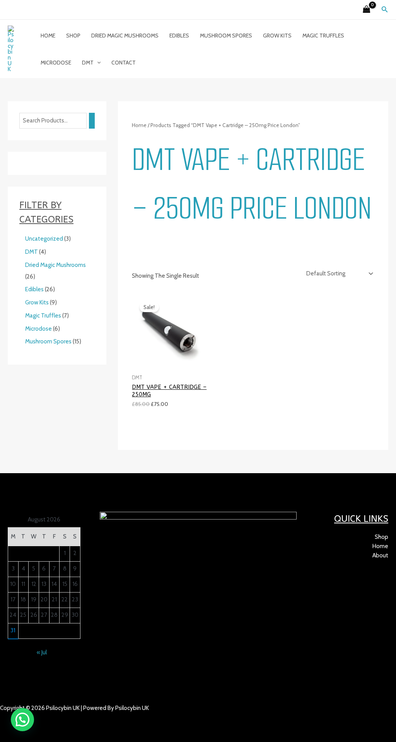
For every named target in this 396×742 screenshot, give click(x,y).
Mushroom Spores (226, 35)
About (380, 555)
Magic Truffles (323, 35)
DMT (88, 62)
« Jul (42, 652)
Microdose (56, 62)
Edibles (179, 35)
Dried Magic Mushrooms (125, 35)
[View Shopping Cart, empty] (367, 10)
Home (48, 35)
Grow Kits (277, 35)
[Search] (92, 121)
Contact (123, 62)
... (35, 717)
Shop (73, 35)
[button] (384, 10)
